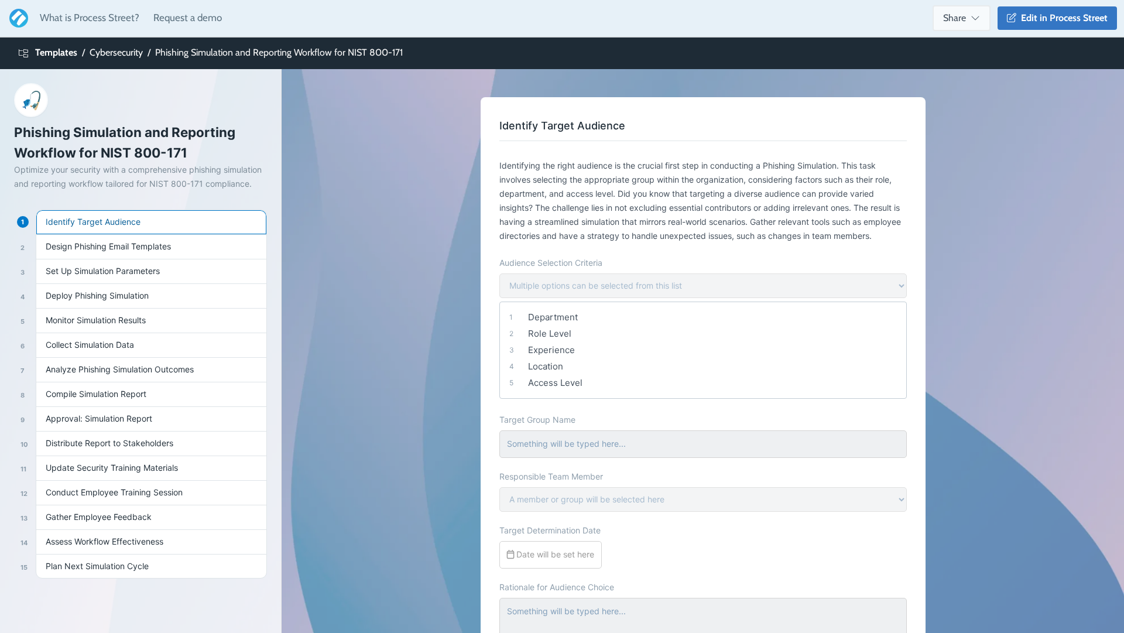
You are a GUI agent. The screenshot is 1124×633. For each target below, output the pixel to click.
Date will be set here (554, 554)
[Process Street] (16, 18)
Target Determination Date (550, 530)
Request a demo (187, 17)
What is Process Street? (89, 17)
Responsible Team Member (551, 476)
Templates (56, 52)
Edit (1062, 17)
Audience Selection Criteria (550, 263)
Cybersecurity (116, 52)
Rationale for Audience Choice (556, 587)
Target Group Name (537, 420)
